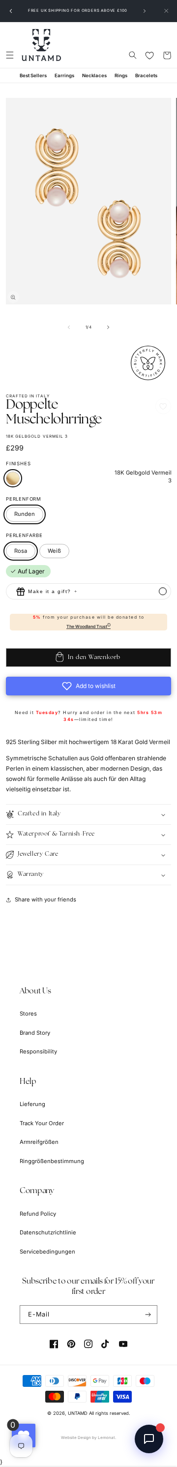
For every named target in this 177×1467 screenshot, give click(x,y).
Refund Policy (38, 1213)
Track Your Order (42, 1123)
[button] (9, 55)
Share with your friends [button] (45, 899)
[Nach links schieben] (69, 327)
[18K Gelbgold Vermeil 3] (13, 478)
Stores (28, 1013)
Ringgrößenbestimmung (52, 1161)
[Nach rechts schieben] (108, 327)
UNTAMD (78, 1413)
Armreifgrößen (39, 1141)
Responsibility (38, 1051)
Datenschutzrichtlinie (48, 1232)
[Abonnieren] (148, 1314)
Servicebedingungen (47, 1251)
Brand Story (35, 1032)
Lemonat (106, 1437)
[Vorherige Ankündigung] (11, 11)
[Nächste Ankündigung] (144, 11)
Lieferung (32, 1104)
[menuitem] (33, 75)
